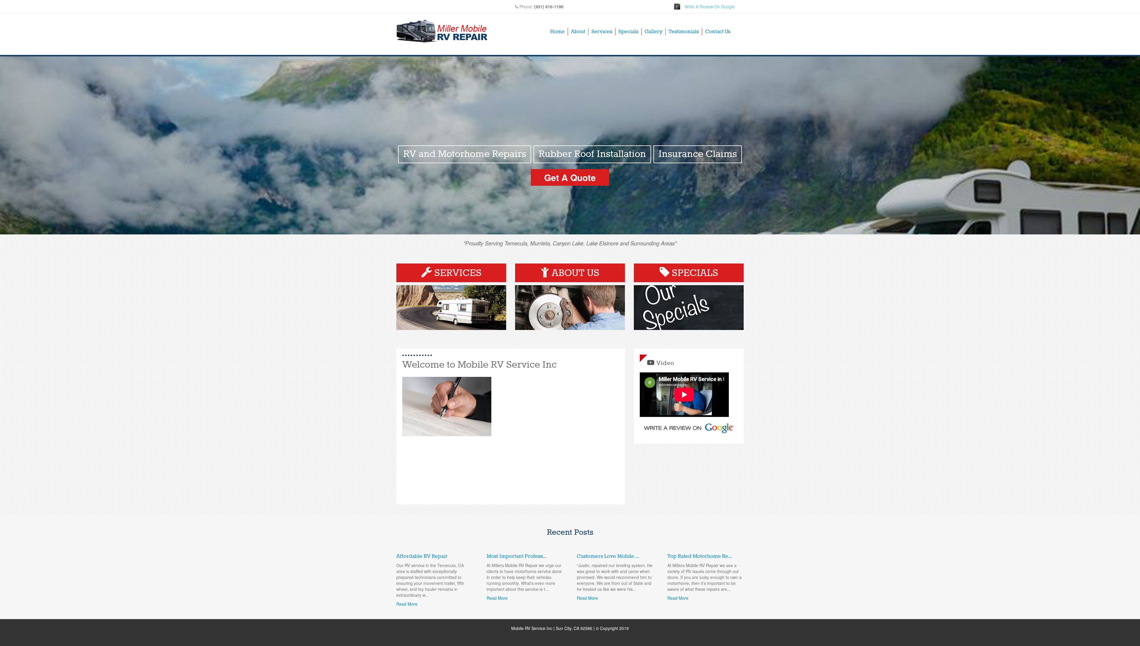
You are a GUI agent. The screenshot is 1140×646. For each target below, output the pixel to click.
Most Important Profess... (516, 556)
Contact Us (717, 31)
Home (557, 31)
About (578, 31)
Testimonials (684, 31)
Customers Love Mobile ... (608, 556)
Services (601, 31)
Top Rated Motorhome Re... (699, 556)
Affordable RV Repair (422, 556)
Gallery (653, 31)
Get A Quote (570, 177)
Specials (628, 31)
